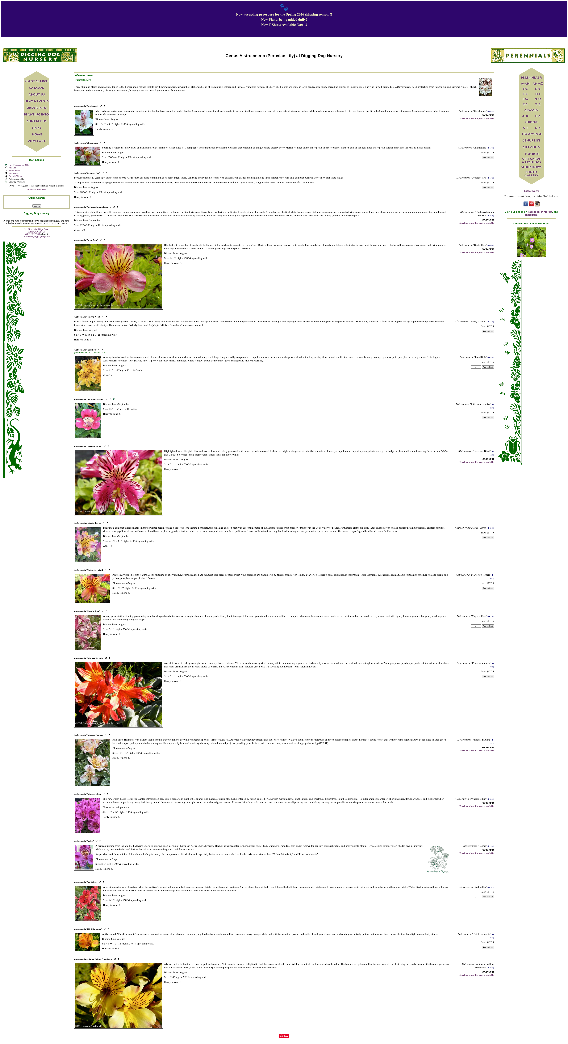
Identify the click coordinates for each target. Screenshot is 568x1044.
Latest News (531, 191)
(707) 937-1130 (32, 234)
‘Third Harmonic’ (88, 929)
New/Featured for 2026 (19, 164)
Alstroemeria (84, 75)
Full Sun (12, 167)
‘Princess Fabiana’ (88, 735)
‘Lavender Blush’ (88, 446)
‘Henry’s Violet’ (87, 317)
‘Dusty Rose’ (86, 240)
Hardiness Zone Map (36, 189)
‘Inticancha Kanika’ (89, 399)
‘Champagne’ (86, 143)
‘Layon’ (87, 523)
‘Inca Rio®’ (85, 350)
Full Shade (13, 173)
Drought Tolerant (16, 176)
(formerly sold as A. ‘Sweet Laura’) (90, 352)
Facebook (534, 211)
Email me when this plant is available (476, 118)
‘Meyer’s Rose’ (87, 611)
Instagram (531, 214)
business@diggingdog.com (37, 236)
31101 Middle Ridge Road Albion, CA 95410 (36, 230)
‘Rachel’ (84, 841)
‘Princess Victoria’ (88, 658)
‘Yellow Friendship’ (93, 959)
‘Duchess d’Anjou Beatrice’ (92, 207)
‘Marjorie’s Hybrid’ (88, 570)
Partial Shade (14, 170)
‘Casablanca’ (86, 106)
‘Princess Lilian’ (87, 794)
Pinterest (546, 211)
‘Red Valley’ (85, 882)
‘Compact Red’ (87, 173)
